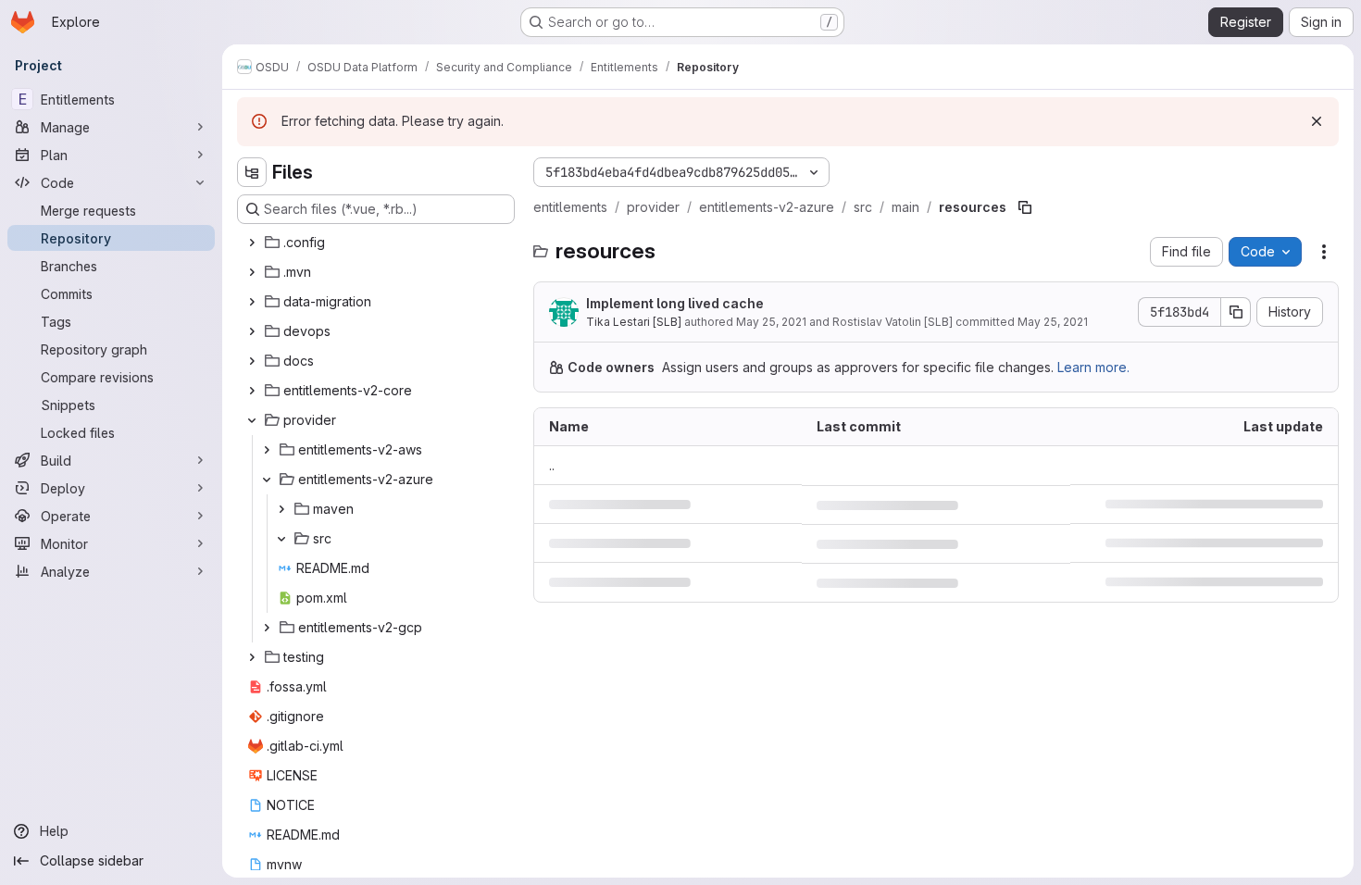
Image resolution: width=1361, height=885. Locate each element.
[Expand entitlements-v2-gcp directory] (267, 628)
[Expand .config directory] (252, 242)
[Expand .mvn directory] (252, 272)
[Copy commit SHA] (1236, 312)
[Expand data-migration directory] (252, 302)
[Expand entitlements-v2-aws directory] (267, 450)
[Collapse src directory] (281, 539)
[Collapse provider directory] (252, 420)
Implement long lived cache (675, 303)
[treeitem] (378, 242)
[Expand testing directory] (252, 657)
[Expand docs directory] (252, 361)
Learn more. (1093, 367)
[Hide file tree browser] (252, 172)
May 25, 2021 (771, 322)
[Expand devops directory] (252, 331)
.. (552, 465)
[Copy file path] (1025, 207)
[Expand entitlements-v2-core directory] (252, 391)
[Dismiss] (1316, 121)
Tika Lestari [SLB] (633, 322)
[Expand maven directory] (281, 509)
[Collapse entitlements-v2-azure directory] (267, 479)
